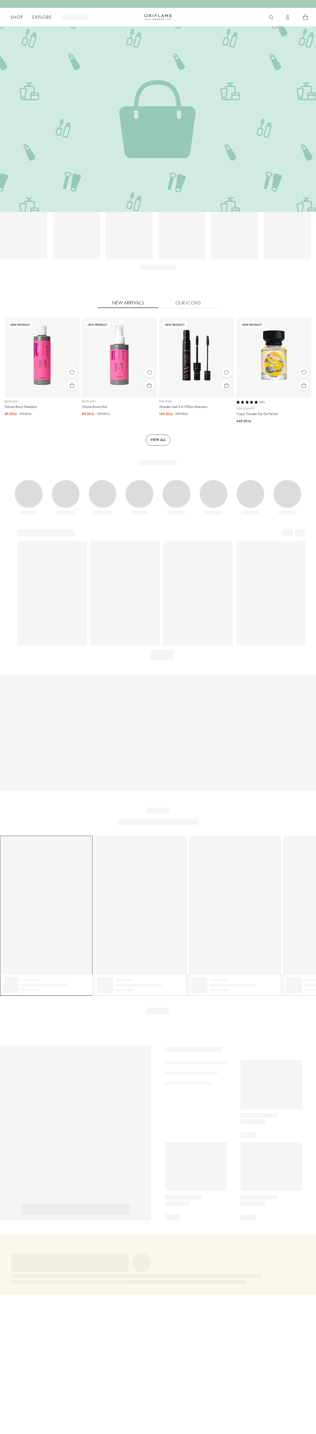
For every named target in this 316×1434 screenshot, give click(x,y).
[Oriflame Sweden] (158, 17)
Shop (16, 17)
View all (158, 440)
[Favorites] (72, 372)
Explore (42, 17)
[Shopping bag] (305, 17)
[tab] (128, 302)
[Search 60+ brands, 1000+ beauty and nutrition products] (271, 17)
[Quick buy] (72, 385)
